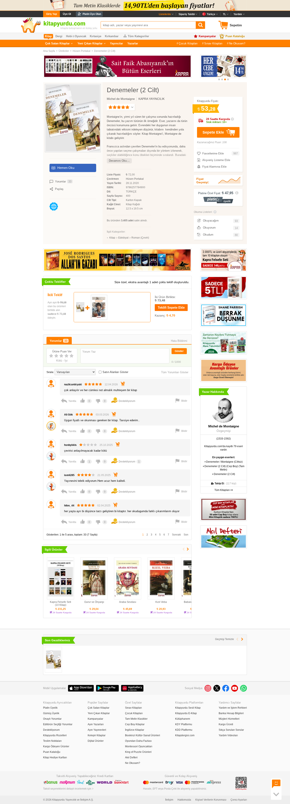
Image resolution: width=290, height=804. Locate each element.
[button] (219, 79)
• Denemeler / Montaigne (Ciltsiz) (224, 461)
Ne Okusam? (237, 43)
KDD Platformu (183, 729)
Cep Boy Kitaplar (135, 724)
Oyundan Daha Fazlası (138, 740)
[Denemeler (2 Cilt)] (53, 660)
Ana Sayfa (49, 50)
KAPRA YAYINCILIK (151, 98)
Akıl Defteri (131, 757)
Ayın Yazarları (96, 724)
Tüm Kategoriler (138, 36)
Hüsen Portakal (81, 50)
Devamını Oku (118, 160)
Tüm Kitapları (222, 490)
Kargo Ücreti (226, 724)
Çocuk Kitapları (188, 43)
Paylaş (59, 189)
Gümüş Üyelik (51, 713)
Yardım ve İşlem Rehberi (233, 707)
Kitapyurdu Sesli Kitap (188, 707)
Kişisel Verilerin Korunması (210, 799)
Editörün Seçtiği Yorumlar (57, 724)
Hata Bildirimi (179, 340)
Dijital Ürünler (96, 740)
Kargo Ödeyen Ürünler (56, 746)
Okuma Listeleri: (203, 212)
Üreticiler (64, 50)
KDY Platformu (183, 724)
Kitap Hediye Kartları (55, 757)
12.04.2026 (111, 384)
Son (186, 534)
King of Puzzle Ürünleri (138, 751)
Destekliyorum (51, 729)
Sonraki (176, 534)
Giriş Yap (51, 14)
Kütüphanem (182, 718)
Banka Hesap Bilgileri (231, 713)
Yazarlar (132, 43)
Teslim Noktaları (52, 740)
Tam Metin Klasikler (136, 718)
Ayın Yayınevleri (97, 729)
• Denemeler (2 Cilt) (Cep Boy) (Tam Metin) (223, 468)
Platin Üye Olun (92, 14)
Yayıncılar (116, 43)
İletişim (169, 799)
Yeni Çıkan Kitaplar (90, 43)
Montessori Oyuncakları (138, 746)
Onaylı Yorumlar (52, 718)
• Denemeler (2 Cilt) (223, 474)
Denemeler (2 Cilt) (104, 50)
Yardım (238, 14)
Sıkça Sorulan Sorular (231, 729)
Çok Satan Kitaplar (57, 43)
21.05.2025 (104, 475)
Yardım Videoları (228, 735)
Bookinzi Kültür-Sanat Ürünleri (142, 735)
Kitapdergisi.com (184, 735)
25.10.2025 (106, 445)
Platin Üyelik (50, 707)
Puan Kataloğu (235, 36)
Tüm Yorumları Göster (174, 372)
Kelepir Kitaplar (97, 735)
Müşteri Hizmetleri (229, 718)
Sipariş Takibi (187, 14)
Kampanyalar (207, 36)
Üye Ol (67, 14)
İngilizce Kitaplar (134, 729)
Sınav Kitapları (213, 43)
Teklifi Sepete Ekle (171, 307)
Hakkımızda (184, 799)
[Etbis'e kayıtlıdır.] (241, 783)
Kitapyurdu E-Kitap (186, 713)
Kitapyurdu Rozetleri (55, 735)
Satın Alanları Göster (115, 372)
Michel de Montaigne (121, 98)
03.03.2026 (102, 414)
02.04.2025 (103, 505)
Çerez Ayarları (239, 799)
